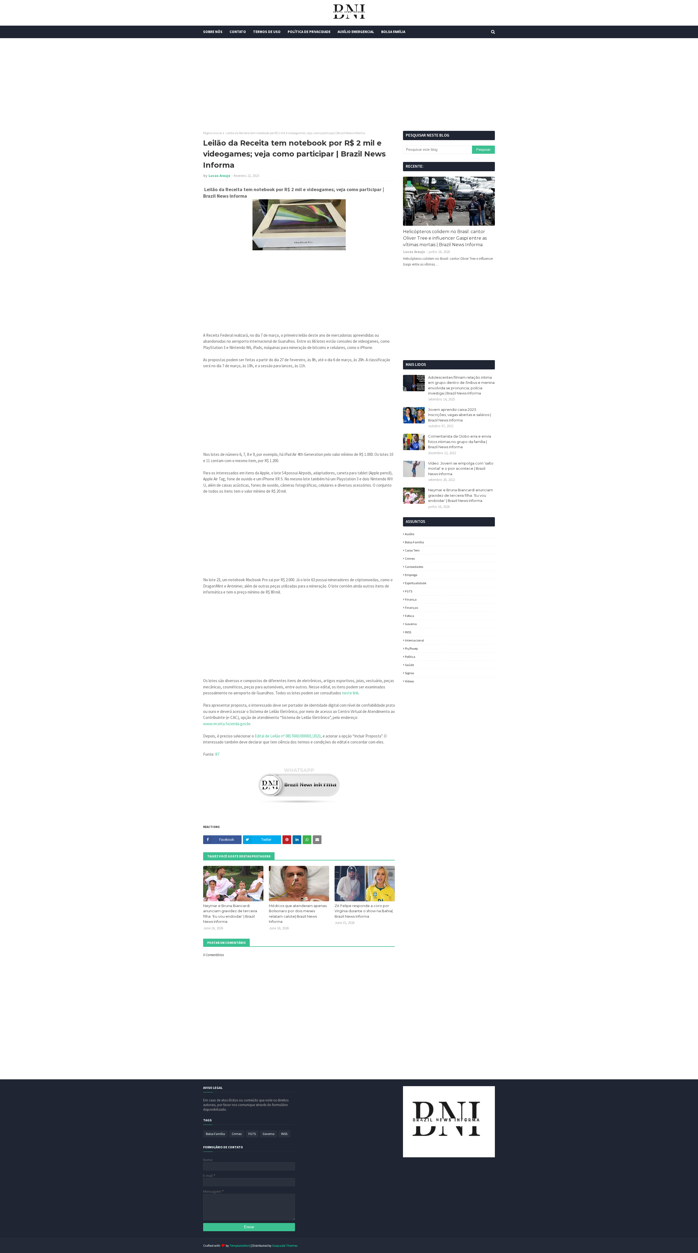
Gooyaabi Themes (284, 1245)
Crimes (410, 558)
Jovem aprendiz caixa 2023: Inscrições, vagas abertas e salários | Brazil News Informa (459, 414)
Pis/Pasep (411, 648)
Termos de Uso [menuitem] (267, 31)
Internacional (414, 640)
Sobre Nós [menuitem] (212, 31)
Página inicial (212, 133)
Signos (409, 673)
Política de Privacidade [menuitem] (309, 31)
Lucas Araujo (219, 175)
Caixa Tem (412, 550)
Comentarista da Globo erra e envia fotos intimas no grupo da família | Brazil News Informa (459, 441)
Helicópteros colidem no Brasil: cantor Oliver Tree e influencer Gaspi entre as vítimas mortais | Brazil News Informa (445, 238)
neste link (350, 692)
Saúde (409, 665)
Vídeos (409, 681)
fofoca (409, 616)
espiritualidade (415, 583)
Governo (411, 624)
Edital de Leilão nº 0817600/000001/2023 (288, 736)
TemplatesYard (240, 1245)
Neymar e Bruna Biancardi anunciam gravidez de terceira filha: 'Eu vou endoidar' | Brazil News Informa (230, 913)
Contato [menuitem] (238, 31)
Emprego (411, 575)
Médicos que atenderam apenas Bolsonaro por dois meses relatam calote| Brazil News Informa (298, 913)
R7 (217, 754)
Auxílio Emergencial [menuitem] (356, 31)
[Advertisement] (349, 84)
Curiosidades (414, 567)
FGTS (408, 591)
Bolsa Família (414, 542)
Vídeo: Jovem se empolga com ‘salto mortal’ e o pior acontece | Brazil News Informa (461, 468)
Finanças (411, 608)
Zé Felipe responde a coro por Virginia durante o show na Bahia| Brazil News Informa (364, 910)
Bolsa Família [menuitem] (393, 31)
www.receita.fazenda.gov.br (226, 723)
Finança (411, 599)
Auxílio (409, 534)
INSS (408, 632)
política (410, 657)
